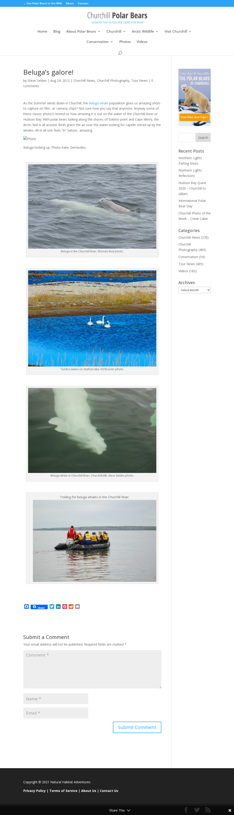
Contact (83, 3)
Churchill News (84, 80)
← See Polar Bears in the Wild (42, 3)
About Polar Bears (81, 32)
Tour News (139, 80)
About (70, 3)
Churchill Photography (113, 80)
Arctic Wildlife (143, 32)
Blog (56, 32)
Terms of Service (63, 791)
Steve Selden (37, 80)
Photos (125, 42)
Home (42, 32)
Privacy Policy (34, 791)
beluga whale (98, 103)
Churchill (113, 32)
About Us (88, 791)
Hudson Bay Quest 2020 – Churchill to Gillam (192, 188)
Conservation (98, 42)
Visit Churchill (176, 32)
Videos (142, 42)
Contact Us (109, 791)
